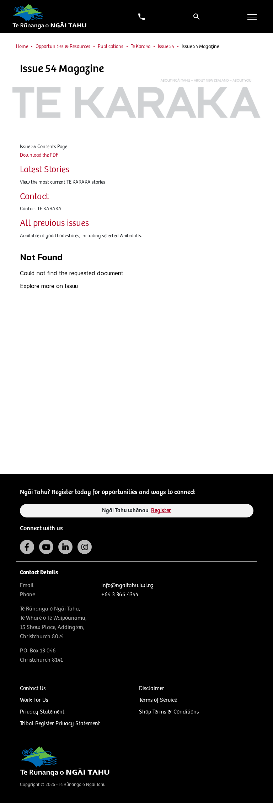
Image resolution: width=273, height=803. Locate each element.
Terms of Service (158, 700)
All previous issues (54, 223)
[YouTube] (46, 547)
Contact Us (33, 688)
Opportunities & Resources (63, 46)
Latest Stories (44, 170)
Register (161, 511)
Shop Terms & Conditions (169, 712)
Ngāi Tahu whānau (136, 511)
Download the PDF (39, 155)
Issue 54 (166, 46)
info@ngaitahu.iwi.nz (127, 585)
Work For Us (34, 700)
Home (22, 46)
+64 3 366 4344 (119, 595)
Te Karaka (140, 46)
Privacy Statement (42, 712)
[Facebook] (27, 547)
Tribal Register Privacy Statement (60, 724)
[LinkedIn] (65, 547)
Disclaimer (151, 688)
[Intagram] (84, 547)
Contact (34, 197)
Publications (110, 46)
